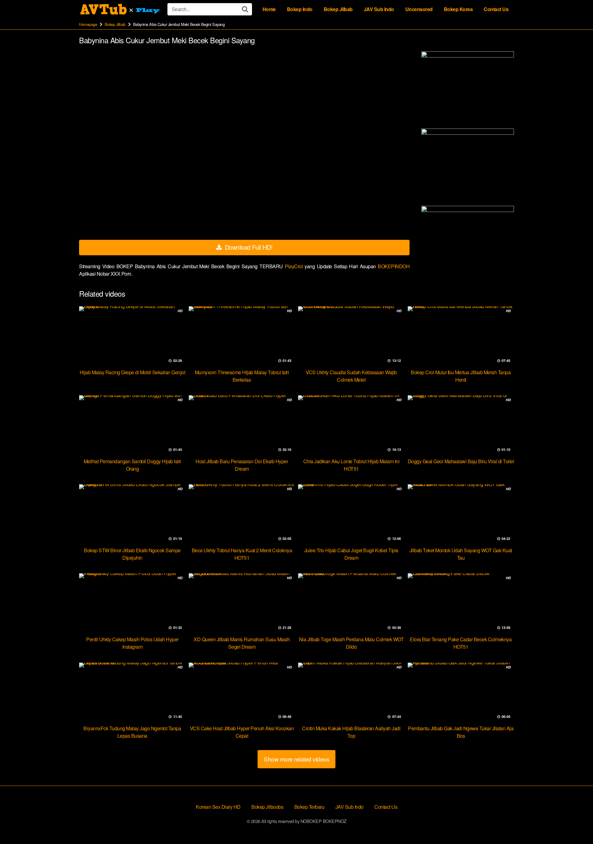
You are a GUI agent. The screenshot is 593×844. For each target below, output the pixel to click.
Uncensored (419, 9)
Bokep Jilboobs (267, 806)
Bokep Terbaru (309, 806)
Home (269, 9)
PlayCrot (295, 266)
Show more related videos (296, 759)
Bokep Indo (300, 9)
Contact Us (496, 9)
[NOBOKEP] (120, 9)
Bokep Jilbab (338, 9)
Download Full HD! (247, 247)
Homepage (88, 24)
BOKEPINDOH (394, 266)
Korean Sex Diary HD (218, 806)
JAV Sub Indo (379, 9)
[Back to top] (576, 824)
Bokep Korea (458, 9)
